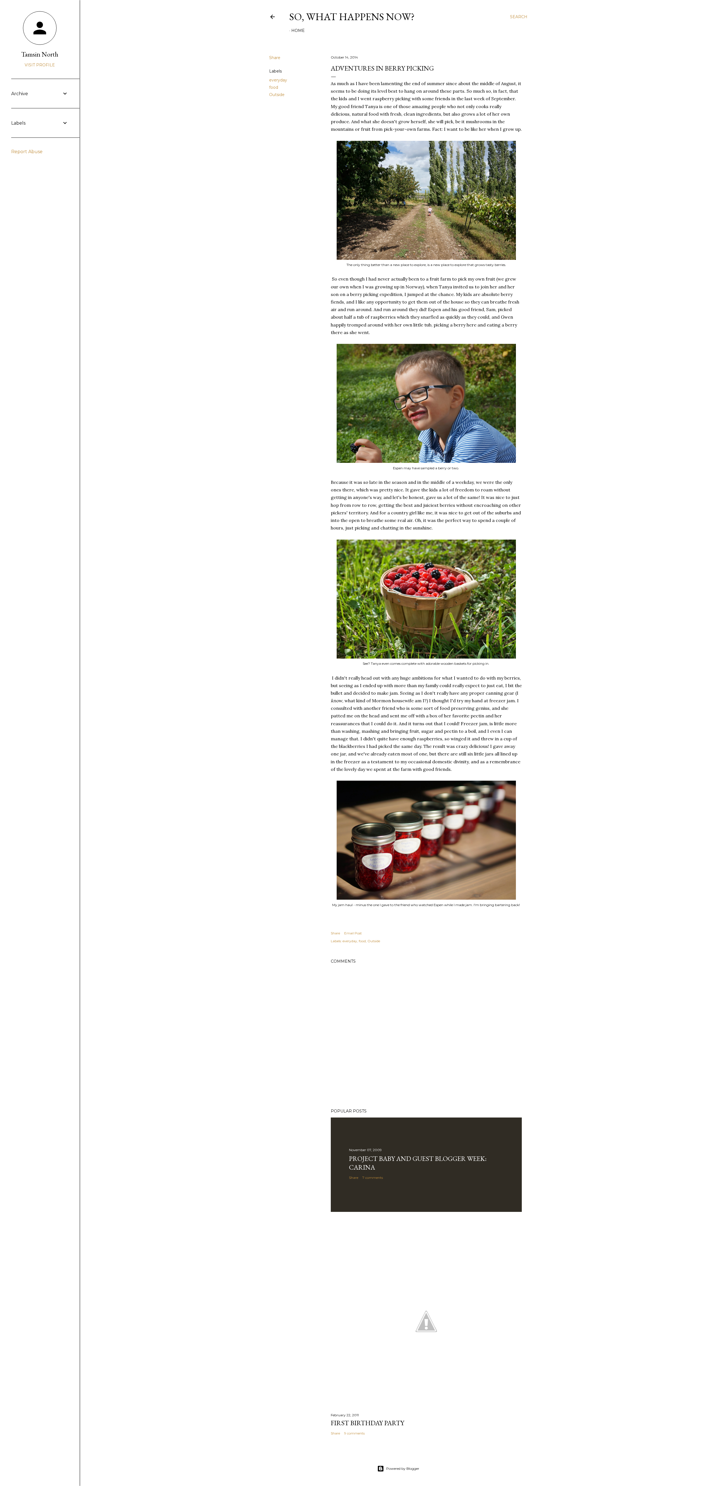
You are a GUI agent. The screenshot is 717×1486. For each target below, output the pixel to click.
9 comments (354, 1433)
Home (298, 30)
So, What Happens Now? (352, 16)
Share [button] (274, 57)
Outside (277, 94)
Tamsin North (39, 54)
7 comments (372, 1177)
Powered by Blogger (402, 1468)
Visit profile (40, 64)
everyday (278, 80)
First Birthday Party (367, 1423)
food (273, 87)
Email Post (353, 933)
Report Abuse (27, 151)
